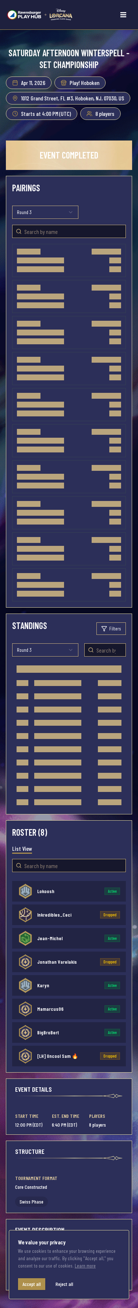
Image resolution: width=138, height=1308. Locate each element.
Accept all (31, 1284)
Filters (115, 628)
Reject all (64, 1284)
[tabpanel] (69, 972)
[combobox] (45, 212)
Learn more (85, 1265)
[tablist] (22, 848)
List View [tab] (22, 848)
